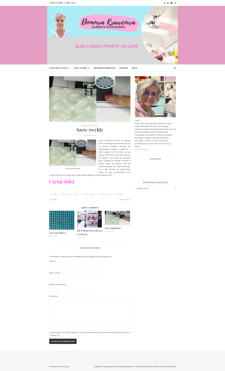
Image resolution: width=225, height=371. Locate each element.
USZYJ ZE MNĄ (80, 68)
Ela (55, 199)
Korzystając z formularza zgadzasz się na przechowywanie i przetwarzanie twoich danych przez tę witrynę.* (90, 333)
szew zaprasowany (105, 194)
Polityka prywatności (110, 366)
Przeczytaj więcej (142, 149)
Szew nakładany (113, 228)
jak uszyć (54, 194)
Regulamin (98, 366)
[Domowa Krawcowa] (112, 35)
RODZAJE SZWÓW (90, 126)
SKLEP (73, 3)
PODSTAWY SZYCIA (58, 68)
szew (76, 194)
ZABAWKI (123, 68)
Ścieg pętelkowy (57, 232)
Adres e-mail (55, 273)
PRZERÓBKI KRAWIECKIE (105, 68)
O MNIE (67, 3)
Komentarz (53, 296)
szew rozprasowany (88, 194)
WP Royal (66, 366)
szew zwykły (119, 194)
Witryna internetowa (57, 284)
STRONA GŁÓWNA (56, 3)
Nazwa (52, 261)
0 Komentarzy (125, 199)
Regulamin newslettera (126, 366)
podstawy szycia (65, 194)
